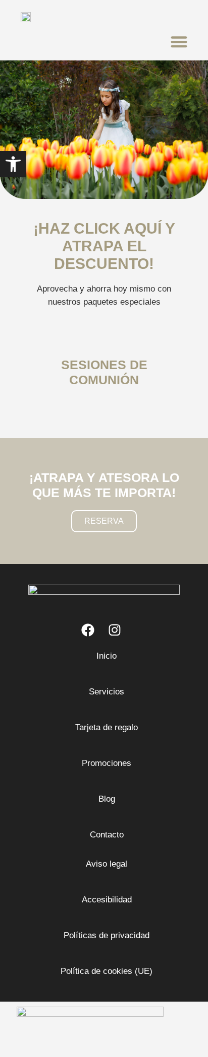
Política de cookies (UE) (106, 971)
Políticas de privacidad (106, 935)
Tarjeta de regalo (106, 727)
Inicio (106, 656)
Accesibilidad (107, 899)
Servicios (106, 691)
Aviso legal (106, 864)
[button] (179, 41)
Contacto (107, 834)
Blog (106, 799)
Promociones (106, 763)
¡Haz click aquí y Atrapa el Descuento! (104, 246)
